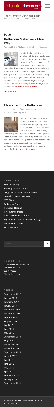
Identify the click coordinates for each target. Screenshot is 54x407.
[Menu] (46, 6)
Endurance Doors (12, 203)
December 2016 (12, 309)
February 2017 (11, 301)
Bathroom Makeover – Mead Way (24, 41)
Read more (9, 91)
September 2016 (12, 317)
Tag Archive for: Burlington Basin (22, 15)
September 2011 (12, 383)
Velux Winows (11, 227)
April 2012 (9, 371)
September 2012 (12, 352)
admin (44, 47)
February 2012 (11, 375)
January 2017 (10, 305)
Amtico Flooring (11, 184)
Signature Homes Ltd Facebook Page (22, 219)
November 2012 (12, 348)
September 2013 (12, 336)
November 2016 (12, 313)
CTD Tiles (9, 200)
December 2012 (12, 344)
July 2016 (8, 325)
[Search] (39, 6)
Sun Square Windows (14, 223)
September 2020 (12, 294)
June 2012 (9, 363)
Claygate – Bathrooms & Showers (20, 192)
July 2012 (8, 359)
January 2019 (10, 298)
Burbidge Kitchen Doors (16, 188)
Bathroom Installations (29, 47)
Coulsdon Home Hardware (17, 196)
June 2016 (9, 328)
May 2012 (9, 367)
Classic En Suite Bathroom (23, 105)
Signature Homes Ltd (23, 400)
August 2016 (10, 321)
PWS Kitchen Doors (13, 211)
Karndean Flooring (13, 207)
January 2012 (10, 379)
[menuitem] (39, 6)
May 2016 (9, 332)
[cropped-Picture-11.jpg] (22, 6)
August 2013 (10, 340)
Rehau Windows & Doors (16, 215)
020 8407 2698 (10, 271)
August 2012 (10, 356)
